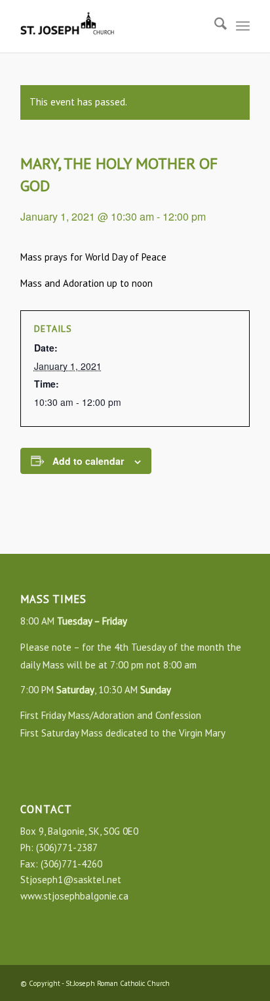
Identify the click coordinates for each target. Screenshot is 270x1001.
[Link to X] (220, 982)
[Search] (214, 26)
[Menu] (243, 26)
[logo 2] (112, 26)
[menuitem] (214, 26)
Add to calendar (88, 460)
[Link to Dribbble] (240, 982)
